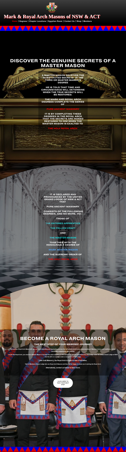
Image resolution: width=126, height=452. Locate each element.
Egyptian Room (55, 21)
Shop (79, 21)
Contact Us (69, 21)
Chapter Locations (37, 21)
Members (87, 21)
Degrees (23, 21)
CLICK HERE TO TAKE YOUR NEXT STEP (63, 382)
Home (14, 21)
